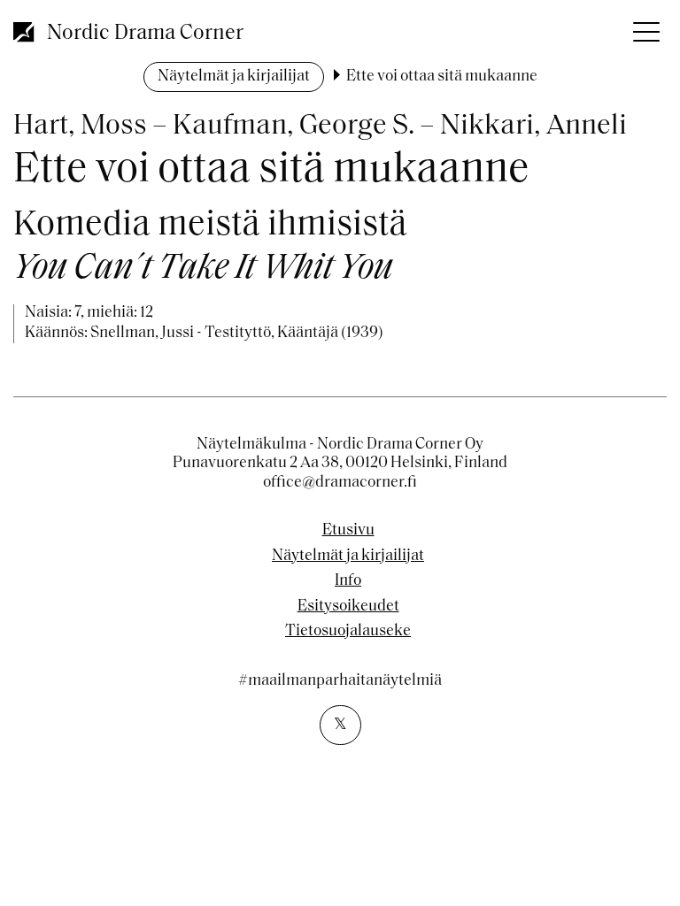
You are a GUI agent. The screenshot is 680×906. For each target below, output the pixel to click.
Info (348, 581)
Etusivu (348, 531)
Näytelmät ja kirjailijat (234, 77)
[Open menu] (644, 26)
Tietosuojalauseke (348, 632)
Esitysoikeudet (348, 607)
